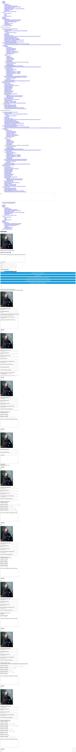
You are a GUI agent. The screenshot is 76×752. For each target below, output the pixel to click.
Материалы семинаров (9, 9)
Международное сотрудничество (10, 40)
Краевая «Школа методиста (9, 7)
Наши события (9, 67)
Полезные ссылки (5, 18)
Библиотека (7, 46)
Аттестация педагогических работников (9, 42)
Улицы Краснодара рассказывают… (13, 135)
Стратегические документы (11, 32)
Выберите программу (4, 414)
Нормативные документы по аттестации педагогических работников (17, 43)
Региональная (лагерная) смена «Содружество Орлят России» (15, 108)
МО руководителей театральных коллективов (13, 6)
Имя (1, 263)
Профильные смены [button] (6, 103)
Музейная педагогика (10, 58)
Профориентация (10, 70)
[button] (5, 27)
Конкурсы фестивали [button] (6, 82)
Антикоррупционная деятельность (8, 81)
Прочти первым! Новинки (11, 49)
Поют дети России (8, 92)
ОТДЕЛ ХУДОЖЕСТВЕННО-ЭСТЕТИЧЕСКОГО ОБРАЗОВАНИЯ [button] (17, 62)
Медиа (3, 12)
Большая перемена (8, 173)
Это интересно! (9, 47)
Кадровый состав (10, 64)
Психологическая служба (9, 68)
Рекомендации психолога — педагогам (13, 73)
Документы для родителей (9, 79)
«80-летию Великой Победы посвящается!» (12, 20)
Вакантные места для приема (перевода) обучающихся (14, 123)
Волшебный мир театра (9, 86)
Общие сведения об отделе (11, 63)
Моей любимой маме (8, 100)
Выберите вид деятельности (5, 411)
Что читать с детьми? (10, 50)
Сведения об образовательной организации (10, 28)
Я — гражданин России (9, 97)
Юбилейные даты (10, 53)
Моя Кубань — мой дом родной (10, 102)
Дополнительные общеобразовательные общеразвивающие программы (17, 80)
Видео (6, 15)
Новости (4, 2)
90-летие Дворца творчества (7, 25)
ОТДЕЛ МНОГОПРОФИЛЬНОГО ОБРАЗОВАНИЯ (14, 65)
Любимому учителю (8, 89)
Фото (5, 14)
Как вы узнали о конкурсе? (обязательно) (7, 372)
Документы (7, 31)
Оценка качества (7, 24)
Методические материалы (11, 161)
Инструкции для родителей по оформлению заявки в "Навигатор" (38, 280)
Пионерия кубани (10, 57)
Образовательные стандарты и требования (12, 122)
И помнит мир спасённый (9, 174)
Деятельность (4, 45)
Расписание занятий (10, 148)
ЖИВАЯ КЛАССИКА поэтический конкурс (14, 96)
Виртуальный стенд (8, 16)
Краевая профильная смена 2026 (10, 104)
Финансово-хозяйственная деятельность (12, 38)
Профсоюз (4, 221)
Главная (3, 1)
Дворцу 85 (8, 56)
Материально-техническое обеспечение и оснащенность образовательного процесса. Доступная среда (23, 36)
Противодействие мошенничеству (11, 21)
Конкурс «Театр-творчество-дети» (11, 11)
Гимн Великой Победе (8, 88)
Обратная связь (9, 61)
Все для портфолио (8, 13)
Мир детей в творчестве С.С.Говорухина (12, 85)
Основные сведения (8, 29)
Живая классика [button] (7, 94)
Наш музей (8, 55)
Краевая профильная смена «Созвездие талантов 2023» (14, 107)
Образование (7, 33)
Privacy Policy (20, 290)
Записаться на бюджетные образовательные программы (38, 277)
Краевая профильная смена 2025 (10, 105)
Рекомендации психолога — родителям (14, 71)
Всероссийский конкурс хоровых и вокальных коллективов (15, 186)
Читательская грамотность (11, 48)
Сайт (1, 267)
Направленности (38, 275)
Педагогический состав (9, 35)
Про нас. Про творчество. (9, 84)
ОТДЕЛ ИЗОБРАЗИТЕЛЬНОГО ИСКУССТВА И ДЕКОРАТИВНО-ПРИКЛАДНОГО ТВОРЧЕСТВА (23, 66)
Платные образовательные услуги (11, 37)
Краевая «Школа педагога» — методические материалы (14, 8)
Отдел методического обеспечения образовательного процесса (16, 160)
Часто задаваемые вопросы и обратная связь (38, 282)
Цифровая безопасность (9, 23)
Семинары (8, 78)
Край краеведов (9, 60)
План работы (7, 10)
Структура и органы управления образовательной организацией (16, 30)
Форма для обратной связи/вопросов (11, 5)
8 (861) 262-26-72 (5, 202)
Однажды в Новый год (9, 87)
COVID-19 (6, 22)
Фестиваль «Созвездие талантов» (10, 101)
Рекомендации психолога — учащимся (13, 72)
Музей (6, 54)
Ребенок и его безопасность (11, 69)
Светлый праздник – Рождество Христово (12, 99)
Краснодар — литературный (12, 51)
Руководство (7, 34)
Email (1, 265)
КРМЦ (3, 3)
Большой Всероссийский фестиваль (11, 93)
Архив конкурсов (8, 83)
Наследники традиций (9, 91)
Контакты (4, 220)
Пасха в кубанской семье (9, 98)
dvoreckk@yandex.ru (12, 202)
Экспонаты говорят (10, 59)
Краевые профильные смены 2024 (11, 106)
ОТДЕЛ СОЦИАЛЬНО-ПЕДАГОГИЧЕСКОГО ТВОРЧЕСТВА (16, 76)
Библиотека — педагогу (11, 136)
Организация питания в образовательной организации (14, 41)
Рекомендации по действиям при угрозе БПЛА (13, 19)
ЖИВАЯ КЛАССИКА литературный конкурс (15, 95)
